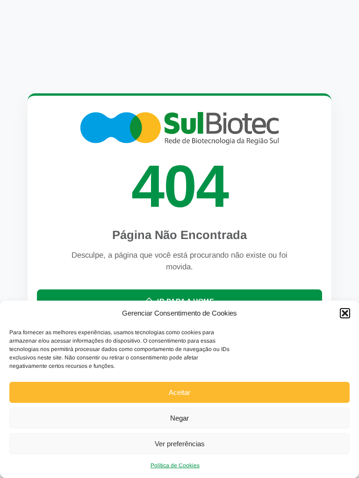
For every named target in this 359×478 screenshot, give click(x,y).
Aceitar (179, 392)
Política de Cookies (175, 465)
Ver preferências (180, 444)
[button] (345, 313)
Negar (179, 418)
